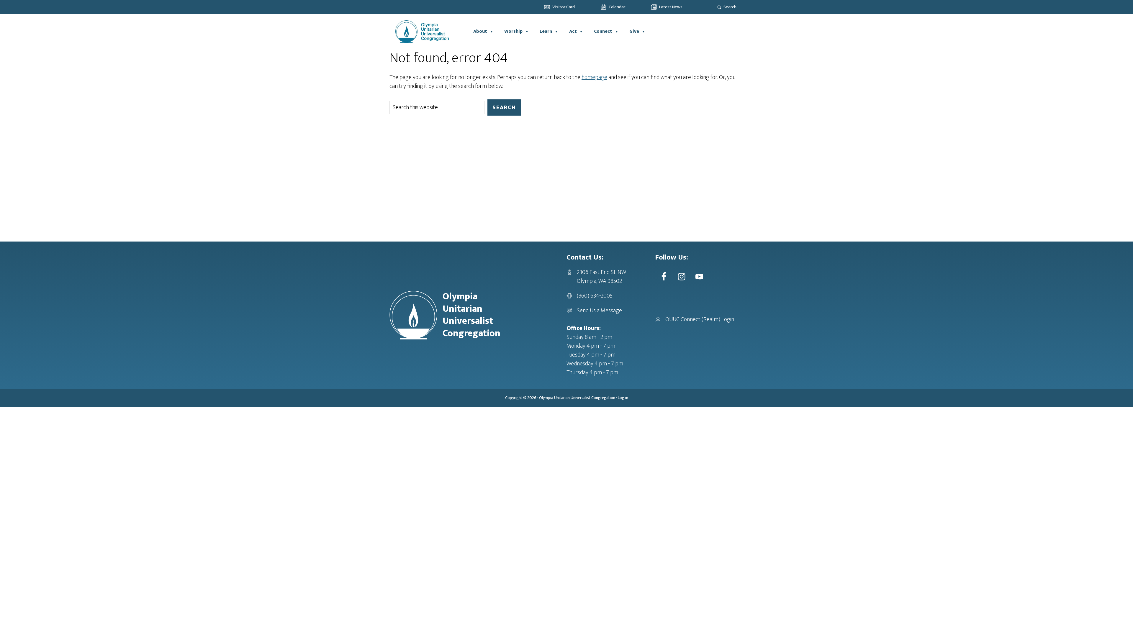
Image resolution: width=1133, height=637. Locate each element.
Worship (513, 31)
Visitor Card (563, 7)
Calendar (617, 7)
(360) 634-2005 (595, 296)
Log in (623, 397)
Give (634, 31)
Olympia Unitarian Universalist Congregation (577, 397)
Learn (546, 31)
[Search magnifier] (719, 7)
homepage (594, 77)
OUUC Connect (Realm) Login (699, 319)
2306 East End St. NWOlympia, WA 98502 (601, 276)
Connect (603, 31)
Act (573, 31)
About (480, 31)
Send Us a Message (599, 311)
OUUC (428, 31)
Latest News (670, 7)
